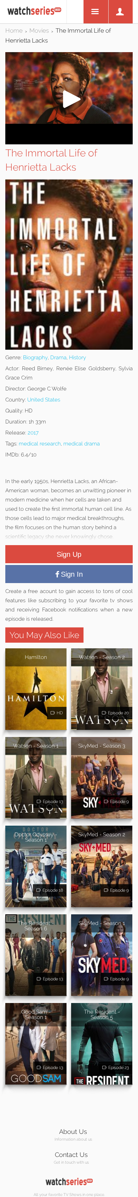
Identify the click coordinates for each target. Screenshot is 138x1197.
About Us (73, 1131)
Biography (35, 357)
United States (43, 400)
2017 (33, 433)
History (77, 357)
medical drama (81, 443)
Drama (58, 357)
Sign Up (69, 554)
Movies (39, 30)
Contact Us (71, 1154)
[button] (69, 121)
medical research (40, 443)
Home (14, 30)
